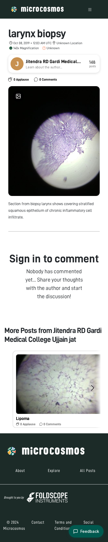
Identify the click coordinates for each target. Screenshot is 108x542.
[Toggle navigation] (90, 9)
